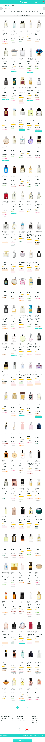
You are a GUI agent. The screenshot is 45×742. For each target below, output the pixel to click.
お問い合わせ (3, 718)
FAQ (1, 720)
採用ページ (34, 722)
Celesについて (35, 718)
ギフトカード (19, 724)
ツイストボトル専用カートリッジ (22, 721)
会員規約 (34, 735)
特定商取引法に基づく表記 (27, 735)
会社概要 (20, 735)
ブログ (33, 725)
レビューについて (35, 720)
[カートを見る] (43, 2)
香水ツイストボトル (21, 718)
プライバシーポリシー (41, 735)
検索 (22, 740)
